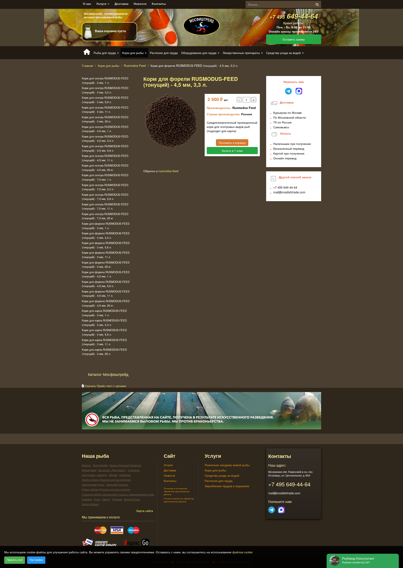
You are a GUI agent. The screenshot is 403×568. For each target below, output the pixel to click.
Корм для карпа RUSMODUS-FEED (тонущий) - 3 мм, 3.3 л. (104, 322)
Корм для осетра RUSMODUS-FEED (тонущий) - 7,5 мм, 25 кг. (105, 216)
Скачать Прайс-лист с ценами (105, 386)
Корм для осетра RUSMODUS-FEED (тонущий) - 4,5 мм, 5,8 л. (105, 148)
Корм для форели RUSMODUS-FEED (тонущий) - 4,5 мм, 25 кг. (106, 303)
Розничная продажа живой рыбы (227, 465)
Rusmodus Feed (135, 65)
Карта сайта (144, 511)
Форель (86, 465)
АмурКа (113, 475)
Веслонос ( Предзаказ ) (112, 470)
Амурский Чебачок (117, 484)
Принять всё (14, 559)
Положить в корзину (232, 142)
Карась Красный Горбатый (125, 465)
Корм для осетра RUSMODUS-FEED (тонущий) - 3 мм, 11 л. (105, 109)
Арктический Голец (93, 484)
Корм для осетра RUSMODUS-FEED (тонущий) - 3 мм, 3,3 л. (105, 90)
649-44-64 (294, 16)
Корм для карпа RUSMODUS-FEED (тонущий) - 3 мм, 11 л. (104, 342)
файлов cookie (242, 552)
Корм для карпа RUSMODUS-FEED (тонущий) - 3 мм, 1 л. (104, 313)
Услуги (101, 4)
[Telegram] (271, 509)
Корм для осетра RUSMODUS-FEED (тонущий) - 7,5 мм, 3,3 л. (105, 187)
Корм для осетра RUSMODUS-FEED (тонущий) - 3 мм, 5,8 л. (105, 100)
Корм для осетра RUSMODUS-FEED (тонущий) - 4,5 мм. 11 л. (105, 158)
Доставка (121, 4)
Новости (140, 4)
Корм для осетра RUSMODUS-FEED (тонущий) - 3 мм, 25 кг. (105, 119)
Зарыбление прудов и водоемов (227, 486)
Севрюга (87, 499)
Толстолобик (100, 465)
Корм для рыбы (108, 65)
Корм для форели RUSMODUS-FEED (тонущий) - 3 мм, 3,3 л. (106, 235)
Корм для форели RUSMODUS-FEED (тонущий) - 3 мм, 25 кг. (106, 264)
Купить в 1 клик (232, 150)
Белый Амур (89, 470)
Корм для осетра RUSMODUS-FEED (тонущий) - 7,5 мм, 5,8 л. (105, 197)
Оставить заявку (294, 39)
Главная (87, 65)
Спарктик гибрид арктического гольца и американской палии (118, 494)
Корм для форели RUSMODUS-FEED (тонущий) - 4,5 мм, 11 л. (106, 293)
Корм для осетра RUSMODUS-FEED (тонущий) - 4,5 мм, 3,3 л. (105, 138)
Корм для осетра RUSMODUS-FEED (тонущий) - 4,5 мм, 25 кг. (105, 167)
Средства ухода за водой (222, 475)
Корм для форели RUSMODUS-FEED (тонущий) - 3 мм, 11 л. (106, 255)
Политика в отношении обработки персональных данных (177, 491)
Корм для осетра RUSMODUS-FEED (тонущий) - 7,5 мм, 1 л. (105, 177)
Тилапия (117, 499)
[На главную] (201, 22)
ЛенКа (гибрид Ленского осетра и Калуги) (106, 479)
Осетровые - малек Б (94, 475)
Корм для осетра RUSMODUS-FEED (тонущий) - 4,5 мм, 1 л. (105, 129)
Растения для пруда (164, 53)
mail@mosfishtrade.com (289, 192)
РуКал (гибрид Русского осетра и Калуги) (106, 489)
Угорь (97, 499)
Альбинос (125, 475)
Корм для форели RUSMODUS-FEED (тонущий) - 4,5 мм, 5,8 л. (106, 284)
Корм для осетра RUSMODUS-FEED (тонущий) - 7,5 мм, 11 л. (105, 206)
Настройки (36, 559)
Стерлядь (134, 470)
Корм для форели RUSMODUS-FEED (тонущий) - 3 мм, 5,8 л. (106, 245)
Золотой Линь (132, 499)
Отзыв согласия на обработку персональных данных (179, 500)
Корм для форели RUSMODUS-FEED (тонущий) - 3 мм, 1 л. (106, 226)
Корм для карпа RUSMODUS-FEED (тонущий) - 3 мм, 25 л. (104, 352)
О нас (87, 4)
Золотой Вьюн (90, 504)
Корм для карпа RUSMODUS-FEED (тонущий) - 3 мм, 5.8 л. (104, 332)
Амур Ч (106, 499)
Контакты (159, 4)
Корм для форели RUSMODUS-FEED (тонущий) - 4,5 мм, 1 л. (106, 274)
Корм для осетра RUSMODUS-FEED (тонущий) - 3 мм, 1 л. (105, 80)
